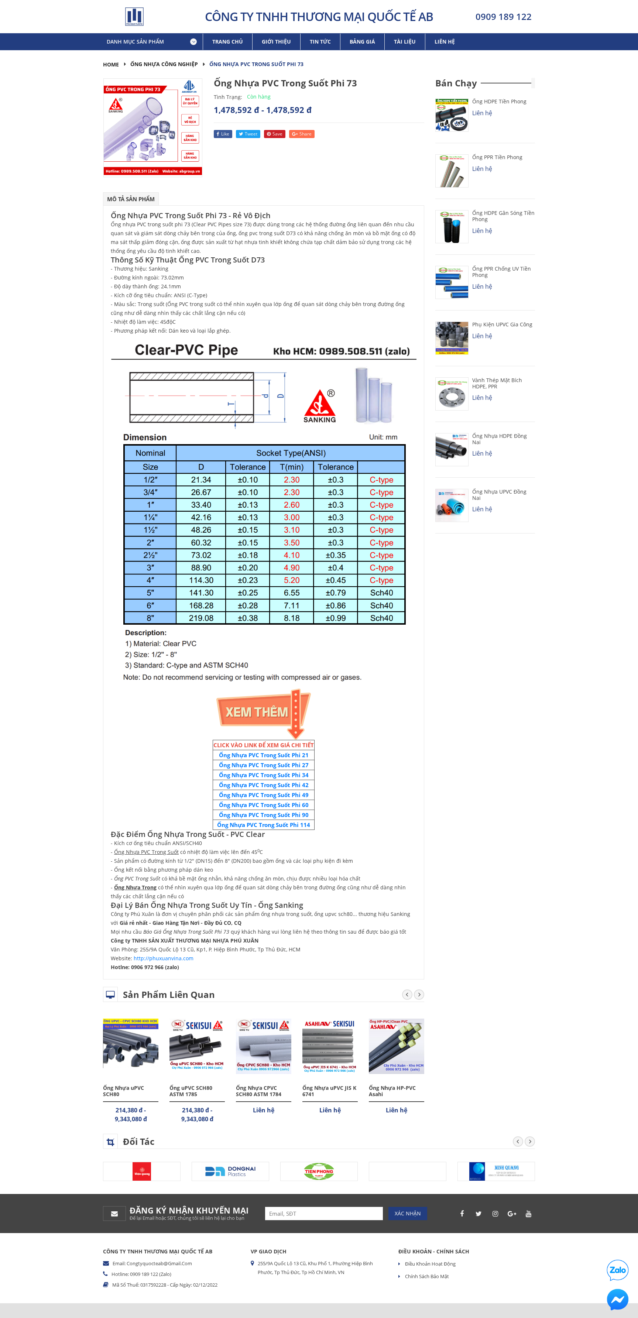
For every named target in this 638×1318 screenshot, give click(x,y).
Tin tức (320, 41)
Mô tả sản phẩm (131, 199)
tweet (251, 134)
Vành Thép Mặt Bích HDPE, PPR (497, 383)
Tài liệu (405, 41)
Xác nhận (408, 1213)
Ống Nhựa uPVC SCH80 (123, 1091)
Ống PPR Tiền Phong (497, 157)
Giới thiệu (276, 41)
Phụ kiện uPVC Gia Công (502, 324)
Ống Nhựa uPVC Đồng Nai (499, 494)
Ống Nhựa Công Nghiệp (164, 64)
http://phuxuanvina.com (163, 958)
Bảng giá (362, 41)
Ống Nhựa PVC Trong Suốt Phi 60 (264, 805)
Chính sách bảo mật (426, 1276)
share (305, 134)
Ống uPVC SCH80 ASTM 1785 (190, 1091)
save (277, 134)
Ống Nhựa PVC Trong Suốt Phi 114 (263, 824)
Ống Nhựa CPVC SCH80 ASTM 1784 (258, 1091)
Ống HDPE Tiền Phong (499, 101)
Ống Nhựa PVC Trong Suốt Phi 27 (264, 765)
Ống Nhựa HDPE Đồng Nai (499, 439)
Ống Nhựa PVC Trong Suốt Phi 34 (264, 775)
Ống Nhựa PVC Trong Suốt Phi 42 (264, 785)
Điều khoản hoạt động (430, 1263)
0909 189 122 (504, 16)
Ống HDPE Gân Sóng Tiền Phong (503, 216)
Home (111, 64)
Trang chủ (227, 41)
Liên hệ (445, 41)
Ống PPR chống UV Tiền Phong (501, 271)
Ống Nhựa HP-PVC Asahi (392, 1091)
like (225, 134)
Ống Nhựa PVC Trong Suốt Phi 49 (264, 795)
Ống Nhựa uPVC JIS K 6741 (329, 1091)
